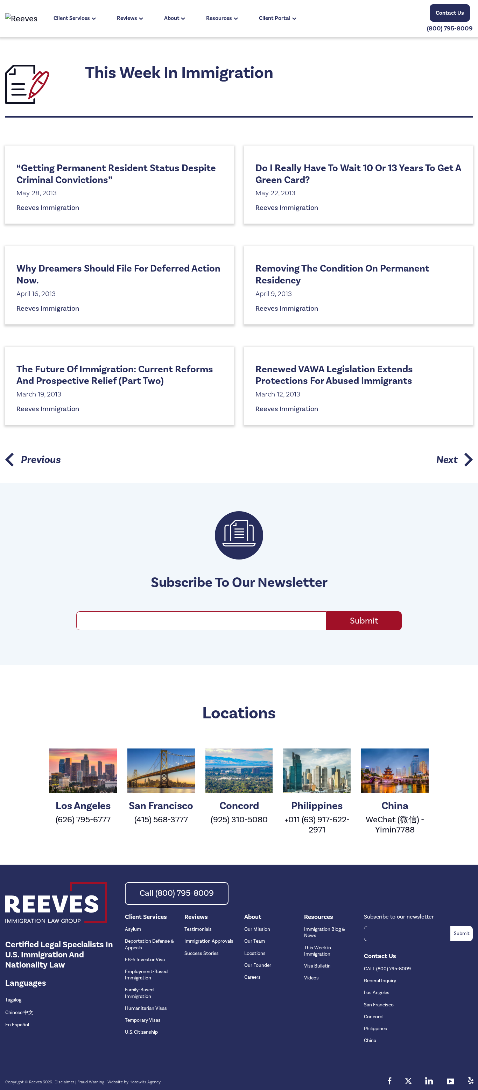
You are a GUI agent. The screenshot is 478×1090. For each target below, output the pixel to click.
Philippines (375, 1029)
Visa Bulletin (317, 966)
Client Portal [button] (274, 18)
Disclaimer (64, 1082)
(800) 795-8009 (450, 28)
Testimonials (198, 929)
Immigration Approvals (208, 941)
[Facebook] (389, 1082)
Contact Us (450, 12)
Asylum (133, 929)
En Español (17, 1025)
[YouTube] (450, 1082)
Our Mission (257, 929)
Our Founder (257, 965)
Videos (311, 978)
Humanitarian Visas (146, 1008)
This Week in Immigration (317, 951)
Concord (373, 1017)
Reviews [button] (127, 18)
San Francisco (379, 1005)
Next (446, 459)
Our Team (254, 941)
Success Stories (201, 953)
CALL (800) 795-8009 (387, 969)
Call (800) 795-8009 (177, 893)
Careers (252, 977)
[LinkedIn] (429, 1082)
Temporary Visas (143, 1020)
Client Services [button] (72, 18)
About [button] (172, 18)
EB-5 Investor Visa (145, 960)
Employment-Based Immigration (146, 975)
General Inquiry (380, 981)
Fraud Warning (90, 1082)
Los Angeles (376, 993)
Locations (255, 953)
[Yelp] (470, 1082)
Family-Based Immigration (139, 993)
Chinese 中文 (19, 1013)
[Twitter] (408, 1082)
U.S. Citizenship (141, 1032)
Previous (41, 459)
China (370, 1041)
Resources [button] (219, 18)
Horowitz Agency (145, 1082)
